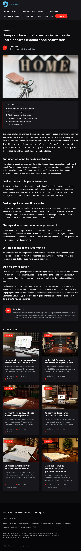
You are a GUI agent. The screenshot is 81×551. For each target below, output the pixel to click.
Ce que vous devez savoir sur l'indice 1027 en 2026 (56, 414)
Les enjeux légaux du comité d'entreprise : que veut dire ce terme (55, 469)
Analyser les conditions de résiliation (21, 108)
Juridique (25, 12)
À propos (49, 16)
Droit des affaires (11, 16)
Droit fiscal (37, 16)
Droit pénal (55, 12)
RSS (34, 527)
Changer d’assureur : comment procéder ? (23, 118)
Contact (61, 16)
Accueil (6, 12)
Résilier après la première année (19, 115)
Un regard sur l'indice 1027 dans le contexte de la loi (17, 467)
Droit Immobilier (39, 12)
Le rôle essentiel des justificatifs (19, 121)
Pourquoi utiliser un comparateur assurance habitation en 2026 (20, 361)
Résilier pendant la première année (20, 112)
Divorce (25, 16)
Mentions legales (25, 527)
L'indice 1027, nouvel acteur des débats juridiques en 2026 (59, 361)
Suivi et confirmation (15, 125)
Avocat (15, 12)
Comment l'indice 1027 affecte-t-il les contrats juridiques (20, 414)
